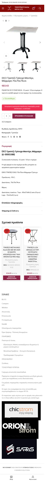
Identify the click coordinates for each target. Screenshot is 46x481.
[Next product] (8, 20)
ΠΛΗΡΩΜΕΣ (6, 336)
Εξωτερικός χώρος (21, 16)
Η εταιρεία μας (7, 320)
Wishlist (5, 308)
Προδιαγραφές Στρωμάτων (13, 355)
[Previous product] (3, 20)
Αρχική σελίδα (7, 16)
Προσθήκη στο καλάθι (24, 116)
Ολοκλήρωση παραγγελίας (11, 328)
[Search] (40, 8)
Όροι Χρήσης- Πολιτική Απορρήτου (14, 332)
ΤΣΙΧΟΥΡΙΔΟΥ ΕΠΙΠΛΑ (10, 367)
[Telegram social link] (20, 136)
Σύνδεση (5, 363)
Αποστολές (6, 312)
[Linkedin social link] (17, 136)
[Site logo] (9, 8)
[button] (4, 42)
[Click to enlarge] (6, 56)
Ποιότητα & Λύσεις (8, 340)
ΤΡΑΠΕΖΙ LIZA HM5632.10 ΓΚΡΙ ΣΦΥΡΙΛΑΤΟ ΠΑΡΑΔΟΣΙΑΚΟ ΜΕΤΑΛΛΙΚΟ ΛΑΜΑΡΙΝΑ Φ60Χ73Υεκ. (32, 254)
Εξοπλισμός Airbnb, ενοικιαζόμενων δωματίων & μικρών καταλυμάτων (21, 346)
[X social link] (11, 136)
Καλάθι (4, 324)
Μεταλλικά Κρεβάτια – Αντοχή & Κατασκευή (19, 351)
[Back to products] (6, 20)
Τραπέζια (33, 16)
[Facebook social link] (8, 136)
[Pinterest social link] (14, 136)
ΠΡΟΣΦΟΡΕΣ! (7, 359)
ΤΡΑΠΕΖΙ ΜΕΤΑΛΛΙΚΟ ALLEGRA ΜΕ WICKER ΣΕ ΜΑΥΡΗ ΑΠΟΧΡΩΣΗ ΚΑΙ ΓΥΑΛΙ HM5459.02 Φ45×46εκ (11, 252)
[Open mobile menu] (3, 8)
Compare (5, 303)
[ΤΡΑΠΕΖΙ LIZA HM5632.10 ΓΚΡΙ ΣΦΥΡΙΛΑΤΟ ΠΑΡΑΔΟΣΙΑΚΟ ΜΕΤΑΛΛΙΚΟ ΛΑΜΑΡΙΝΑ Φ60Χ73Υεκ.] (32, 236)
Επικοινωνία (6, 316)
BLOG (4, 299)
